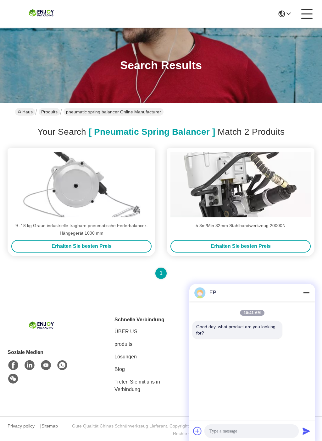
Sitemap (50, 425)
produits (123, 344)
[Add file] (197, 431)
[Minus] (306, 293)
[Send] (306, 431)
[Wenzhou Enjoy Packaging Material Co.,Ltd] (42, 13)
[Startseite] (42, 333)
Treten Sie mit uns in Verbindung (137, 385)
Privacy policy (21, 425)
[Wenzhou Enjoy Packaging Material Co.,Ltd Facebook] (13, 365)
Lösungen (125, 356)
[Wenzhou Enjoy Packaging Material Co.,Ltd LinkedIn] (29, 365)
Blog (119, 369)
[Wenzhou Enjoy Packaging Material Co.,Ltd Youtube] (46, 365)
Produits (49, 111)
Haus (27, 111)
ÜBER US (125, 331)
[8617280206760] (62, 365)
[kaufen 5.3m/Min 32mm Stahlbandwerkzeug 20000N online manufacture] (240, 184)
